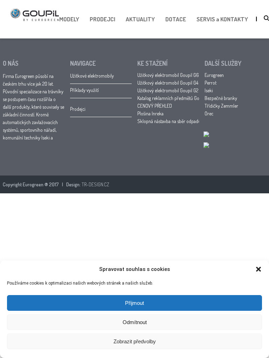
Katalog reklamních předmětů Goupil (171, 98)
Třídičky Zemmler (221, 106)
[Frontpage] (35, 27)
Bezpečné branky (221, 98)
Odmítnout (135, 322)
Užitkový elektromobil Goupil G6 (168, 75)
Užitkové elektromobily (92, 76)
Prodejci (77, 109)
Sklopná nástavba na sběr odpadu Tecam (175, 121)
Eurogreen (214, 75)
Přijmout (134, 303)
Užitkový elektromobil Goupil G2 (167, 90)
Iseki (209, 90)
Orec (209, 113)
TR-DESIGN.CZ (95, 184)
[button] (258, 269)
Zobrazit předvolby (134, 341)
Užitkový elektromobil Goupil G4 (167, 83)
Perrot (210, 83)
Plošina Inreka (150, 113)
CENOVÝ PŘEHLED (154, 106)
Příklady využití (84, 90)
